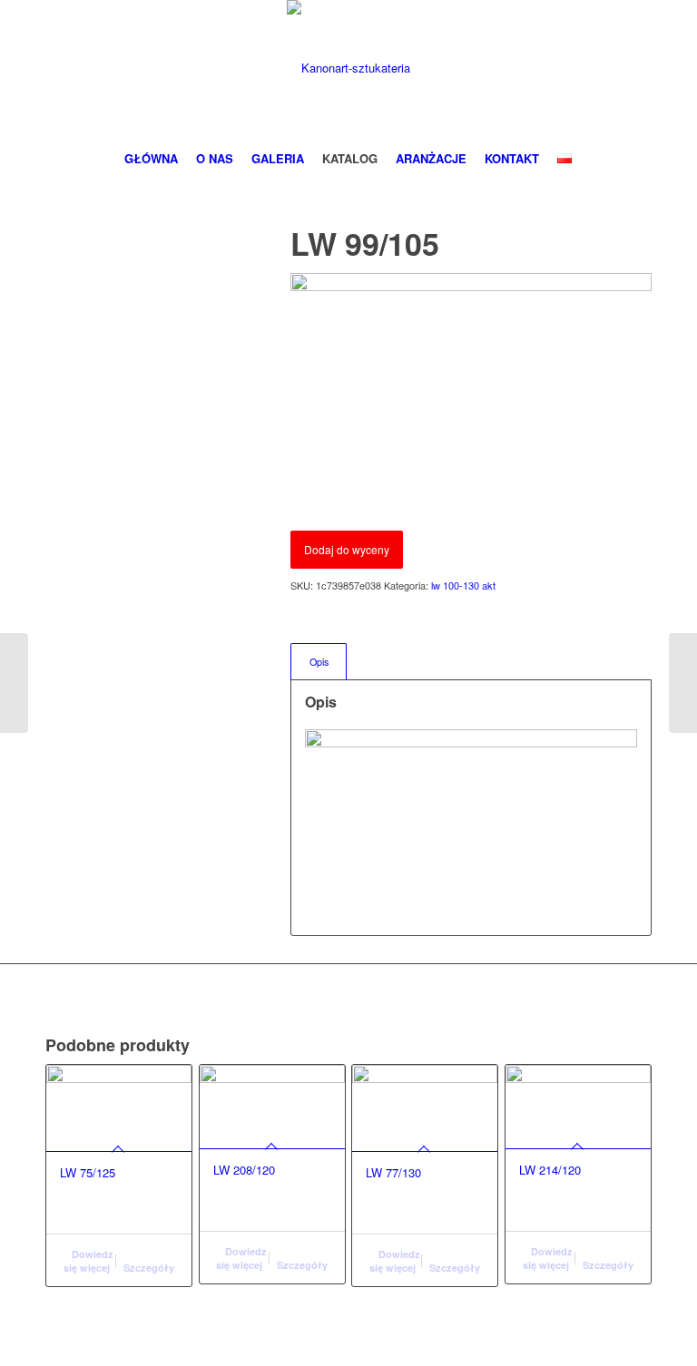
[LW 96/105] (683, 683)
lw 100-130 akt (463, 585)
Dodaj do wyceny (346, 549)
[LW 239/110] (14, 683)
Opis (319, 661)
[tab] (318, 661)
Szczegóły (148, 1267)
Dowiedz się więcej (89, 1260)
